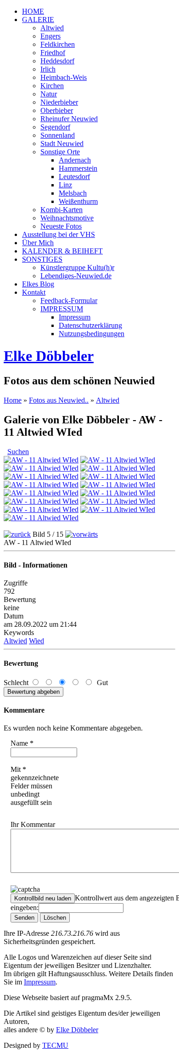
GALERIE (38, 19)
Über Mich (38, 243)
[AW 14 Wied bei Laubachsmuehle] (117, 460)
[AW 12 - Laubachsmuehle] (117, 468)
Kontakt (33, 292)
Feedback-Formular (68, 300)
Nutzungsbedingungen (91, 333)
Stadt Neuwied (62, 143)
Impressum (74, 317)
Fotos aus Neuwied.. (59, 400)
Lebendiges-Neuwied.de (76, 276)
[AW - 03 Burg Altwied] (41, 509)
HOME (33, 11)
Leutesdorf (74, 176)
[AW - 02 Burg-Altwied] (117, 509)
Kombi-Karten (61, 210)
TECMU (55, 1045)
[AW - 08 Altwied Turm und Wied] (117, 485)
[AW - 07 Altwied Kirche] (41, 493)
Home (13, 400)
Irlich (48, 69)
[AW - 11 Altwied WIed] (41, 476)
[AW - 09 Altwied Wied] (41, 485)
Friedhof (52, 52)
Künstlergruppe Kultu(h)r (77, 267)
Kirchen (52, 86)
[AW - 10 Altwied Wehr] (117, 476)
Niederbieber (59, 102)
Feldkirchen (57, 44)
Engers (50, 36)
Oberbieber (56, 110)
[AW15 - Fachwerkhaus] (41, 460)
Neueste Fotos (61, 226)
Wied (36, 641)
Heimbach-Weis (63, 77)
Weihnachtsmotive (67, 218)
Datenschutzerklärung (90, 325)
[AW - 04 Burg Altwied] (117, 501)
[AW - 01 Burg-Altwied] (41, 518)
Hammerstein (78, 168)
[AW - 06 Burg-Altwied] (117, 493)
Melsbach (73, 193)
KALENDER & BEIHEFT (62, 251)
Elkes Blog (38, 284)
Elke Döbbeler (49, 356)
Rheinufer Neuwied (69, 119)
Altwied (52, 28)
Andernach (75, 160)
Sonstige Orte (60, 152)
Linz (65, 185)
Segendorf (55, 127)
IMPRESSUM (61, 309)
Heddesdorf (57, 61)
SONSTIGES (42, 259)
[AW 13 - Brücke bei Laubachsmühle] (41, 468)
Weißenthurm (78, 201)
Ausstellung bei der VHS (58, 234)
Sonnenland (57, 135)
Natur (48, 94)
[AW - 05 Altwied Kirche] (41, 501)
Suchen (18, 451)
